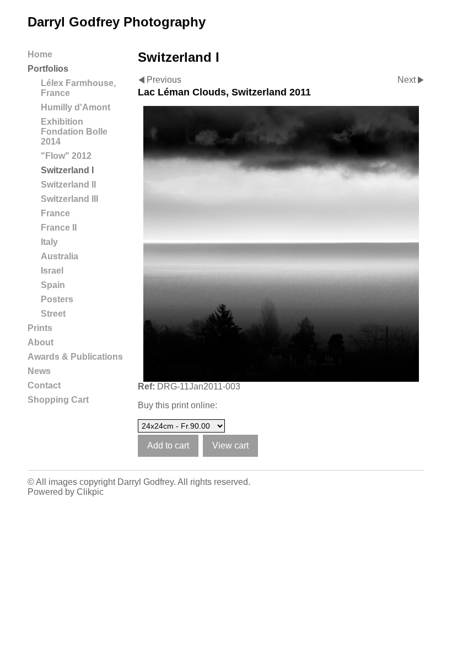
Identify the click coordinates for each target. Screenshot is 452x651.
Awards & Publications (75, 356)
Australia (59, 256)
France (55, 213)
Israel (52, 270)
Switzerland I (67, 170)
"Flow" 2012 (66, 156)
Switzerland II (68, 184)
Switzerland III (69, 199)
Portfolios (48, 68)
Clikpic (90, 492)
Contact (44, 385)
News (39, 371)
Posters (57, 299)
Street (53, 313)
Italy (49, 242)
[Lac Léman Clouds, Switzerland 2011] (281, 244)
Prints (40, 328)
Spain (53, 285)
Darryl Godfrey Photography (117, 21)
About (40, 342)
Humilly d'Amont (75, 107)
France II (59, 227)
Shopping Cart (58, 399)
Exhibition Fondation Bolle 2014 (74, 131)
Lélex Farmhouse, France (78, 88)
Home (40, 54)
